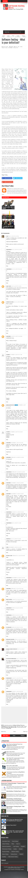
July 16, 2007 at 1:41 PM (16, 286)
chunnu (8, 354)
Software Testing (4, 47)
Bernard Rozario (10, 639)
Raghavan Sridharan (11, 658)
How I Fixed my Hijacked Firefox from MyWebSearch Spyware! (14, 820)
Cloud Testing (15, 841)
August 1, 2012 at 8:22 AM (17, 691)
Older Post (25, 731)
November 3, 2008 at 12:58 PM (17, 482)
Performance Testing (6, 849)
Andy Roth (8, 286)
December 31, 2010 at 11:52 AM (18, 577)
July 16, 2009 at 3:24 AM (16, 538)
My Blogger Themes (20, 869)
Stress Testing (5, 854)
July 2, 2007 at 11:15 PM (17, 249)
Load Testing (16, 846)
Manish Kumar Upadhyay (11, 649)
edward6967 (9, 678)
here (7, 420)
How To (18, 843)
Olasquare (8, 627)
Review (20, 849)
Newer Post (3, 731)
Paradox (23, 846)
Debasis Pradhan (10, 405)
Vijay (7, 236)
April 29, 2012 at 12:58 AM (20, 639)
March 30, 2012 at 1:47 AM (17, 627)
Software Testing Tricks (18, 725)
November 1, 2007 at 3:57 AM (17, 442)
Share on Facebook (8, 178)
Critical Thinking (5, 843)
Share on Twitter (19, 178)
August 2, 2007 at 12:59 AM (16, 336)
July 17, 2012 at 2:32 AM (21, 658)
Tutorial (21, 854)
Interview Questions (6, 846)
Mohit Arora (9, 599)
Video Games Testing (12, 856)
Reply (7, 246)
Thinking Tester (15, 47)
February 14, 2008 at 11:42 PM (17, 457)
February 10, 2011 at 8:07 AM (17, 588)
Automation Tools (6, 841)
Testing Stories (14, 854)
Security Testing (5, 851)
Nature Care (9, 555)
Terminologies (10, 47)
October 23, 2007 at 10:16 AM (16, 431)
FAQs (18, 46)
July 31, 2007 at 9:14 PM (19, 302)
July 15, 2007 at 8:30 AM (17, 269)
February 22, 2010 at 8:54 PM (19, 555)
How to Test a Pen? (11, 825)
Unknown (8, 336)
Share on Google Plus (9, 181)
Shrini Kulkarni (10, 302)
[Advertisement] (14, 20)
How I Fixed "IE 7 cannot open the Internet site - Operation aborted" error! (15, 832)
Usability (4, 856)
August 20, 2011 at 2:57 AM (18, 599)
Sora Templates (11, 869)
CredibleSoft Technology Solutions (14, 867)
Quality (21, 46)
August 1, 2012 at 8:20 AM (17, 678)
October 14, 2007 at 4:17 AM (16, 354)
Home (14, 731)
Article (16, 46)
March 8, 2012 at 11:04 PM (17, 615)
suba (7, 547)
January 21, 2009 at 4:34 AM (18, 512)
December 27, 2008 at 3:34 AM (17, 493)
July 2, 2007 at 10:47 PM (14, 236)
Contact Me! (8, 728)
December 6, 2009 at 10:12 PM (15, 547)
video (20, 419)
